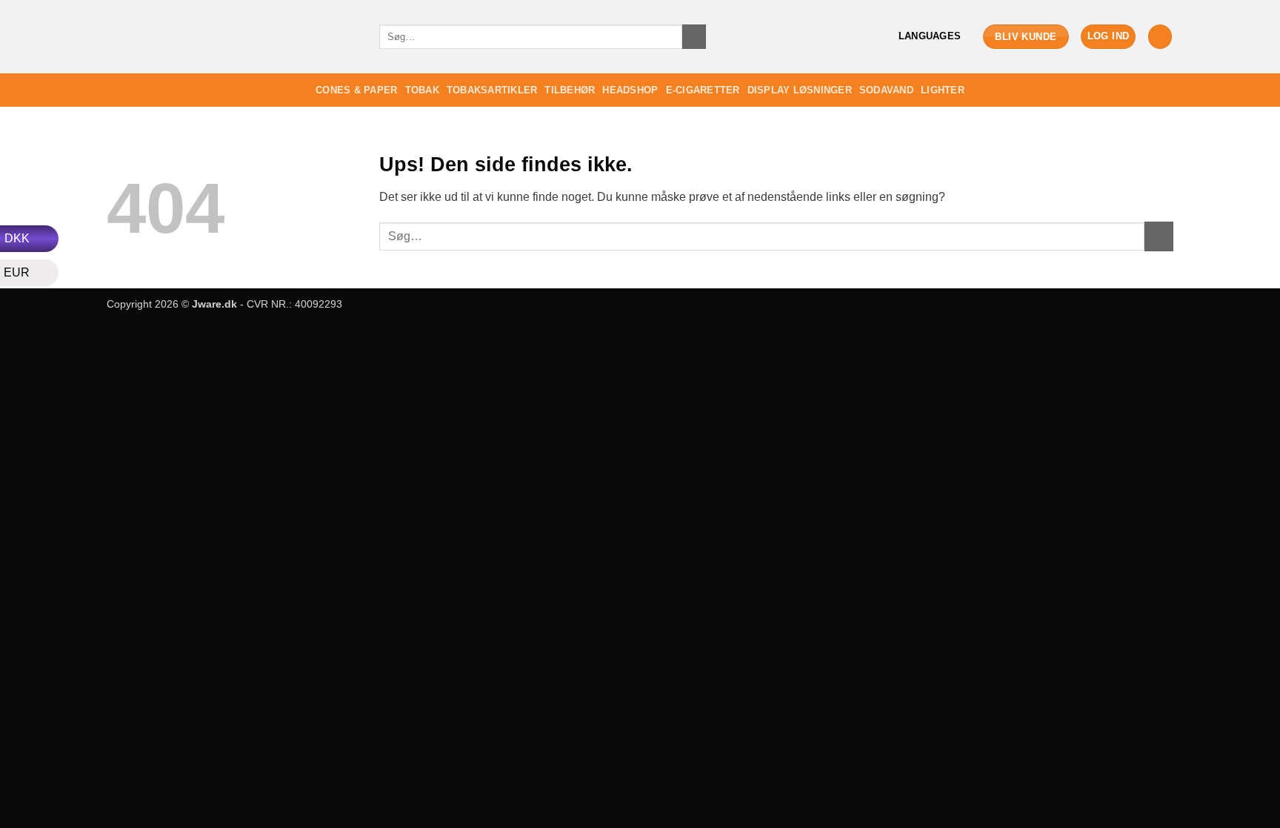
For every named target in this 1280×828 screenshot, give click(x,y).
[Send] (694, 37)
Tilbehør (569, 90)
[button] (1108, 36)
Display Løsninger (799, 90)
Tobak (422, 90)
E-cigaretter (703, 90)
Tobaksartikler (492, 90)
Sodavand (886, 90)
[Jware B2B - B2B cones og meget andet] (232, 36)
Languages (930, 36)
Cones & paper (356, 90)
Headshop (630, 90)
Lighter (942, 90)
